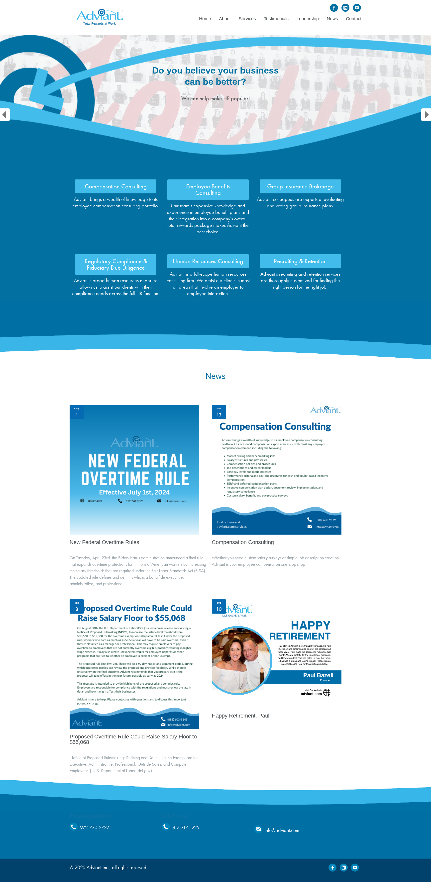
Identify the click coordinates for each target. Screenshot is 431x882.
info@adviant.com (282, 830)
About (225, 18)
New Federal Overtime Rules (104, 542)
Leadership (308, 18)
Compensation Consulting (116, 186)
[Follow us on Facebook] (334, 8)
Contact (353, 18)
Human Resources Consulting (208, 261)
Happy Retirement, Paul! (241, 716)
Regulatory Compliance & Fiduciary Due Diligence (116, 264)
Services (247, 18)
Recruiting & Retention (300, 261)
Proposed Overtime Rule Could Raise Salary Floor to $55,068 (133, 739)
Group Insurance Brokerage (300, 186)
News (332, 18)
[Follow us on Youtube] (357, 8)
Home (205, 18)
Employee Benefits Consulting (208, 189)
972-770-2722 (94, 827)
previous (5, 114)
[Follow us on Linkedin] (345, 8)
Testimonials (276, 18)
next (426, 114)
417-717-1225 (185, 827)
